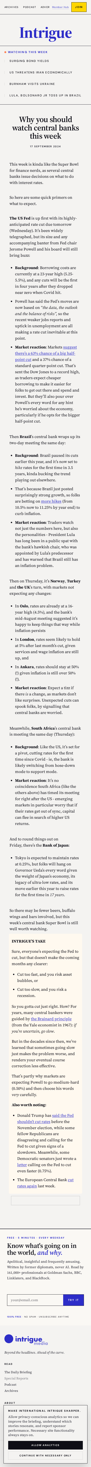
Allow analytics (45, 1445)
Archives (11, 7)
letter (22, 1164)
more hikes (51, 501)
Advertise (48, 7)
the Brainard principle (51, 1018)
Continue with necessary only (45, 1455)
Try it (73, 1300)
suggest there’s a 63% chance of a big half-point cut (46, 353)
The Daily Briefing (18, 1372)
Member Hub (60, 7)
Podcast (29, 7)
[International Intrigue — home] (26, 1339)
